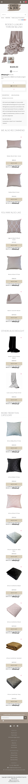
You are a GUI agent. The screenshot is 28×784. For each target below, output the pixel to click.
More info (11, 74)
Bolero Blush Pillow (14, 274)
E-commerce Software (13, 781)
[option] (14, 44)
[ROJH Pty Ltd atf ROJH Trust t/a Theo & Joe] (14, 7)
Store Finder (14, 747)
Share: (20, 19)
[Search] (25, 14)
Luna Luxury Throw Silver (14, 392)
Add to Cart (14, 163)
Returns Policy (14, 757)
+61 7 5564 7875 (15, 765)
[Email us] (10, 726)
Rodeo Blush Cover (14, 192)
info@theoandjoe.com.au (15, 767)
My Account (14, 732)
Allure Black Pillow (14, 477)
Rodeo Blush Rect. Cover (14, 156)
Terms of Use (14, 753)
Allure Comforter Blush (14, 622)
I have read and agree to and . (14, 720)
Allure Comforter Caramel (14, 658)
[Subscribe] (25, 717)
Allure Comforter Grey (14, 694)
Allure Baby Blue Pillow (14, 441)
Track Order (14, 735)
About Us (14, 743)
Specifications (15, 95)
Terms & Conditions (15, 720)
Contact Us (14, 745)
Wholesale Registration (14, 737)
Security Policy (14, 759)
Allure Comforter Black (14, 585)
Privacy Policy (23, 720)
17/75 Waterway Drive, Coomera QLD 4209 (15, 769)
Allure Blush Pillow (14, 513)
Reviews (4, 98)
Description (5, 95)
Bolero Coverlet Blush (14, 310)
